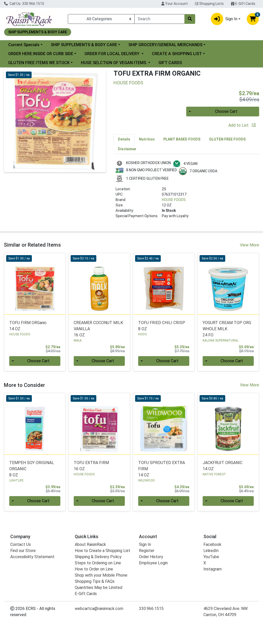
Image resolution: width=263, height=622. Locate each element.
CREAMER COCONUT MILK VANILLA (98, 328)
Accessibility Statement (32, 556)
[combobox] (159, 19)
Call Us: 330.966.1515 (26, 4)
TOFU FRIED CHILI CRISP (161, 325)
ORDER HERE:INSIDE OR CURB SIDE (40, 53)
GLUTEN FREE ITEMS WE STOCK (39, 62)
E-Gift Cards (244, 4)
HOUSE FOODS (174, 200)
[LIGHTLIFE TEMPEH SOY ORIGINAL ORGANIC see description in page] (35, 424)
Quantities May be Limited (98, 587)
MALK (78, 340)
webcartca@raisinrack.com (99, 608)
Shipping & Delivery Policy (98, 556)
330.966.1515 (151, 608)
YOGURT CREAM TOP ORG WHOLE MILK (227, 328)
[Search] (189, 19)
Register (146, 550)
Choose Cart (226, 111)
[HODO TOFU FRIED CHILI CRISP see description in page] (164, 284)
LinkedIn (211, 550)
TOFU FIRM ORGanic (28, 325)
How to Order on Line (94, 569)
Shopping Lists (211, 4)
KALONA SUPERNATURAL (221, 340)
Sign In (145, 544)
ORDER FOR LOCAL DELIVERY (112, 53)
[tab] (124, 139)
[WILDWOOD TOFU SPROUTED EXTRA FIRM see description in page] (164, 424)
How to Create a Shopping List (102, 550)
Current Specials (24, 44)
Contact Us (20, 544)
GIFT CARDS (170, 62)
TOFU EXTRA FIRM (91, 465)
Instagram (212, 569)
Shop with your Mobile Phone (101, 575)
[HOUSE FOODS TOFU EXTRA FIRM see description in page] (99, 424)
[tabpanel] (186, 191)
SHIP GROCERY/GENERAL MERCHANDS (165, 44)
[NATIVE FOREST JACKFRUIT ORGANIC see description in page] (228, 424)
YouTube (211, 556)
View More (249, 245)
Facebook (212, 544)
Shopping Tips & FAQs (95, 581)
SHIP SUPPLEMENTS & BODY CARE (84, 44)
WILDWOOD (146, 480)
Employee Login (153, 562)
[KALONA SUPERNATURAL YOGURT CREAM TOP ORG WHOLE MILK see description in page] (228, 284)
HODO (142, 334)
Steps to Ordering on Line (98, 562)
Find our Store (23, 550)
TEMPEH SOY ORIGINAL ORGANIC (31, 468)
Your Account (176, 4)
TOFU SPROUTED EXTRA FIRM (161, 468)
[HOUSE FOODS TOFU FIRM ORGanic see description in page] (35, 284)
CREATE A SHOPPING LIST (177, 53)
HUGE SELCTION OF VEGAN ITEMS (114, 62)
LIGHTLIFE (16, 480)
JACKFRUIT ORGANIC (222, 465)
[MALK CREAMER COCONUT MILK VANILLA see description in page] (99, 284)
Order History (151, 556)
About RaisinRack (90, 544)
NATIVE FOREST (214, 474)
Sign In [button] (231, 18)
